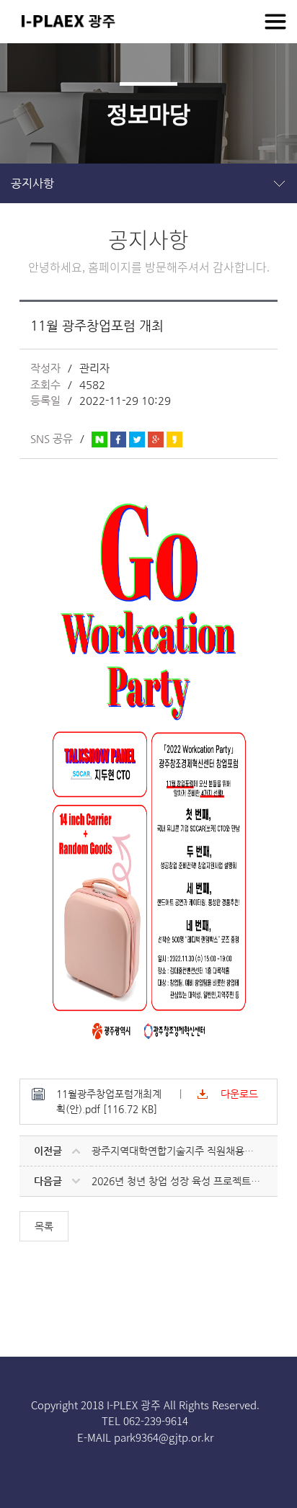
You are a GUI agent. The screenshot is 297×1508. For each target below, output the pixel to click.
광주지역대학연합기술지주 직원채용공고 (177, 1150)
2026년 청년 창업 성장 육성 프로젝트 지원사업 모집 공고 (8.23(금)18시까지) (184, 1181)
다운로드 (239, 1093)
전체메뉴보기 (275, 21)
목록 (44, 1226)
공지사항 (32, 183)
